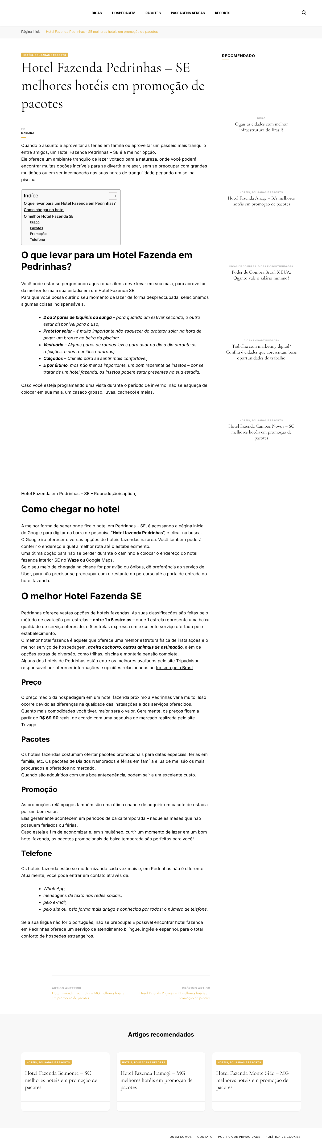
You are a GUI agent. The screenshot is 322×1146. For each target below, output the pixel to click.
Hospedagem (123, 13)
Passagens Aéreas (188, 13)
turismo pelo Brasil (174, 667)
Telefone (37, 240)
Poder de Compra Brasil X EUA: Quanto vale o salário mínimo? (261, 275)
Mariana (27, 132)
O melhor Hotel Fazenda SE (49, 216)
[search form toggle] (304, 12)
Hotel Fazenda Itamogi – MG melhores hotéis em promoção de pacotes (156, 1080)
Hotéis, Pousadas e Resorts (44, 55)
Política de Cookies (283, 1136)
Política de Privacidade (239, 1136)
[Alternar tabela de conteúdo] (110, 196)
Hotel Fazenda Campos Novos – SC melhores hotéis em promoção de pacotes (261, 432)
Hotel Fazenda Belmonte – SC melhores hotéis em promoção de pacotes (61, 1080)
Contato (205, 1136)
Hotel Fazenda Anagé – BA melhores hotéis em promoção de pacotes (261, 201)
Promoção (38, 234)
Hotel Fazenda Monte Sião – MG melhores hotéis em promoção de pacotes (252, 1080)
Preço (35, 222)
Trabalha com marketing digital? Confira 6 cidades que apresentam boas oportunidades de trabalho (261, 352)
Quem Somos (181, 1136)
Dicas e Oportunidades (275, 266)
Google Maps (99, 560)
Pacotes (153, 13)
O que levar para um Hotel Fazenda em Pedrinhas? (70, 203)
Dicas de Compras (242, 266)
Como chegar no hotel (44, 209)
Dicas (97, 13)
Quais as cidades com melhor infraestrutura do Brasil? (261, 127)
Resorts (222, 13)
